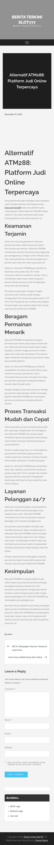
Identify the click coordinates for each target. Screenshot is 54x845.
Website (8, 747)
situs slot (14, 816)
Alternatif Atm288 (13, 207)
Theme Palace (41, 840)
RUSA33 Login (16, 811)
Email (8, 733)
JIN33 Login (15, 806)
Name (8, 720)
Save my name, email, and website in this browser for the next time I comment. (26, 763)
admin (9, 634)
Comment (10, 689)
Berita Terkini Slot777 (33, 837)
